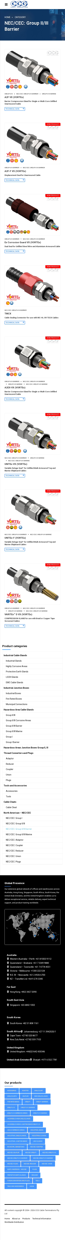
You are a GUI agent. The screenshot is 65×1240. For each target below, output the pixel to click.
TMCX (8, 313)
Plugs (8, 780)
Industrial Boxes (13, 693)
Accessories (12, 791)
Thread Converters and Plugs (18, 753)
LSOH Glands (12, 677)
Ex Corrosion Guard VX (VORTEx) (23, 242)
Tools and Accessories (15, 785)
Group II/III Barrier (12, 167)
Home (7, 17)
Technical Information (41, 1218)
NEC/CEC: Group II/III (15, 823)
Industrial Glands (14, 661)
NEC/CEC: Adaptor (14, 840)
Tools (8, 796)
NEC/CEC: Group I (14, 818)
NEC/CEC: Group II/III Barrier (27, 94)
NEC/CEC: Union (13, 856)
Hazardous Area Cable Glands (19, 709)
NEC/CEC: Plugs (13, 861)
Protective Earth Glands (17, 671)
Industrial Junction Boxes (16, 688)
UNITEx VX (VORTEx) (16, 464)
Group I (9, 737)
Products (26, 1218)
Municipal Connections (16, 704)
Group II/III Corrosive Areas (18, 720)
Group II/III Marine (49, 94)
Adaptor (10, 758)
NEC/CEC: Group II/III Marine (36, 384)
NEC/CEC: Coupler (14, 845)
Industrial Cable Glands (15, 655)
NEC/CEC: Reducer (15, 851)
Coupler (9, 769)
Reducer (10, 764)
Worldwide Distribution (14, 1222)
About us (16, 1218)
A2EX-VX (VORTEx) (15, 387)
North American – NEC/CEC (17, 813)
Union (8, 774)
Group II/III (9, 94)
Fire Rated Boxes (14, 699)
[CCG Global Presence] (32, 927)
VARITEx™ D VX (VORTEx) (18, 614)
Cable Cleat (11, 807)
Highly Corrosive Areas (16, 666)
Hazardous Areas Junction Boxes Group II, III (26, 747)
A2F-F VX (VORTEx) (15, 171)
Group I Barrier (13, 742)
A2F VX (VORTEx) (14, 97)
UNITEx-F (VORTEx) (15, 538)
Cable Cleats (10, 802)
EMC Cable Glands (14, 682)
